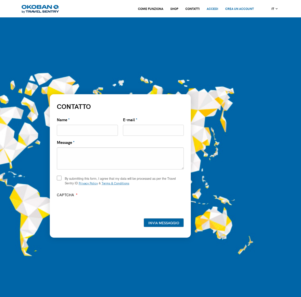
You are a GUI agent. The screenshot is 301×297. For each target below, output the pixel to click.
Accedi (212, 8)
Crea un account (239, 8)
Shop (174, 8)
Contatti (192, 8)
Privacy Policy (88, 183)
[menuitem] (274, 8)
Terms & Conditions (115, 183)
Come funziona (150, 8)
